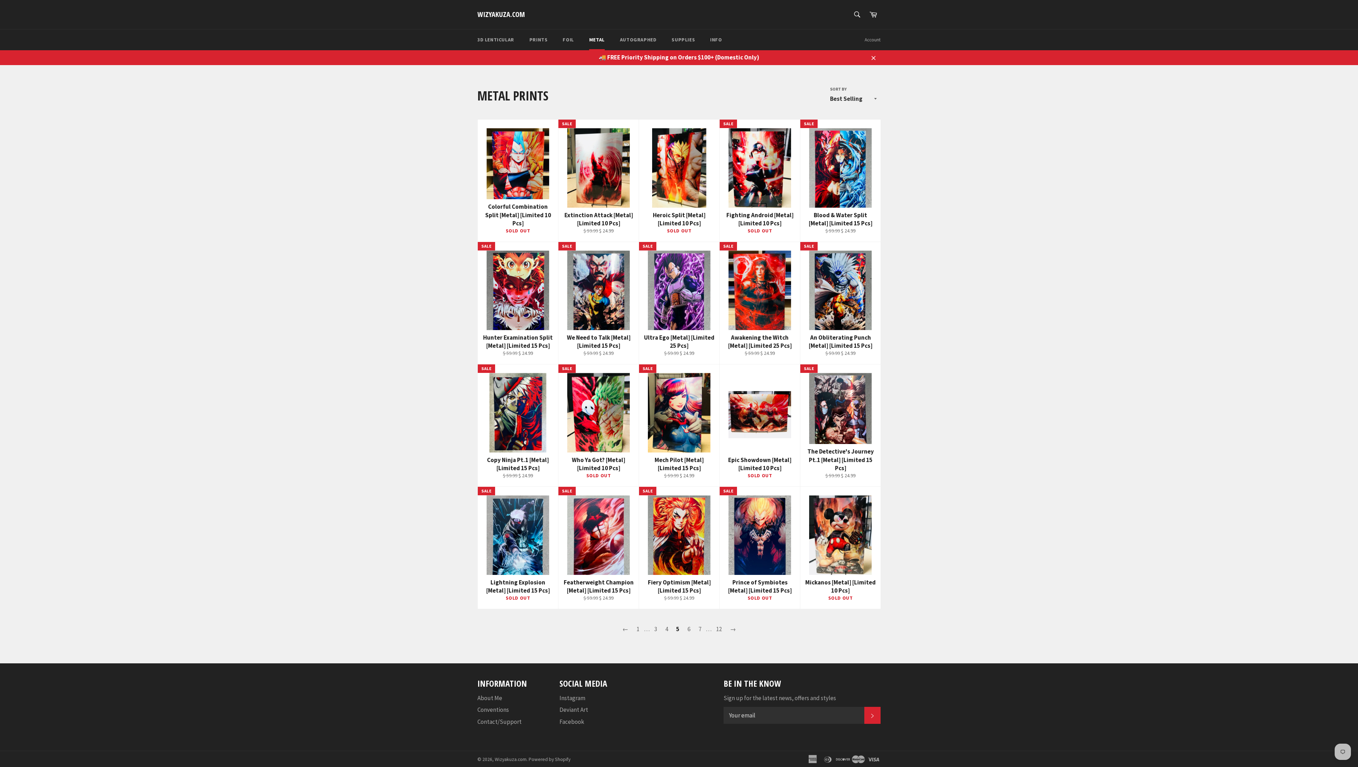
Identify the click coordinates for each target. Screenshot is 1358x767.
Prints (538, 39)
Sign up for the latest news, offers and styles (780, 698)
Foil (568, 39)
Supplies (683, 39)
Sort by (838, 89)
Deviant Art (573, 710)
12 (719, 629)
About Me (489, 698)
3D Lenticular (495, 39)
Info (716, 39)
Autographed (638, 39)
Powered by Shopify (549, 759)
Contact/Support (499, 722)
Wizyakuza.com (501, 14)
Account (873, 40)
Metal (597, 39)
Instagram (572, 698)
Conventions (493, 710)
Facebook (571, 722)
